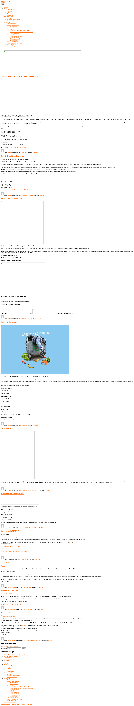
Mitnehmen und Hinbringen (13, 19)
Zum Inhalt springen (6, 1)
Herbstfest (5, 563)
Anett (9, 559)
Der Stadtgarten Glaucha (13, 25)
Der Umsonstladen (8, 16)
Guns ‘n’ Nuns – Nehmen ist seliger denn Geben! (20, 76)
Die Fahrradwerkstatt (12, 23)
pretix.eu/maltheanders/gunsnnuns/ (18, 147)
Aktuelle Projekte (11, 9)
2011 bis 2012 (10, 34)
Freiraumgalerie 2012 (15, 39)
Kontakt (9, 12)
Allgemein (35, 152)
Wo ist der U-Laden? (12, 20)
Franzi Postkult (11, 587)
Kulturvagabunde (14, 40)
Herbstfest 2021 (7, 428)
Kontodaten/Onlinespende (10, 14)
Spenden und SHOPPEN (10, 531)
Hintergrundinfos (14, 27)
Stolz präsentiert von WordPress (24, 704)
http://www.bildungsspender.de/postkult (10, 546)
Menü (2, 4)
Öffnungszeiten (10, 18)
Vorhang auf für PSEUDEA (11, 198)
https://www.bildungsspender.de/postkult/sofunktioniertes (15, 551)
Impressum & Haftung (9, 46)
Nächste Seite (17, 646)
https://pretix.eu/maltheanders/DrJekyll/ (18, 189)
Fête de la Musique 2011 (16, 36)
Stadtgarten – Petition (9, 590)
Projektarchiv (7, 22)
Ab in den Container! (9, 322)
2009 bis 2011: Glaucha (12, 41)
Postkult (10, 152)
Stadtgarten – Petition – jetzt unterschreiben (11, 604)
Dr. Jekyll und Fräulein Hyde (12, 156)
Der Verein (6, 8)
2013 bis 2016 (10, 29)
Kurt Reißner (24, 625)
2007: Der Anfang (11, 44)
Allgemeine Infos (14, 26)
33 (11, 646)
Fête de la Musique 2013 (16, 33)
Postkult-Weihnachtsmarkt (11, 613)
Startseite (6, 7)
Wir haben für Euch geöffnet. (12, 494)
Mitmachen (9, 11)
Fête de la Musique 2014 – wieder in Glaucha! (21, 32)
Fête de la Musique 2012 (16, 37)
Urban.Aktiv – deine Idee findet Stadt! (19, 30)
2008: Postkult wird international (15, 43)
